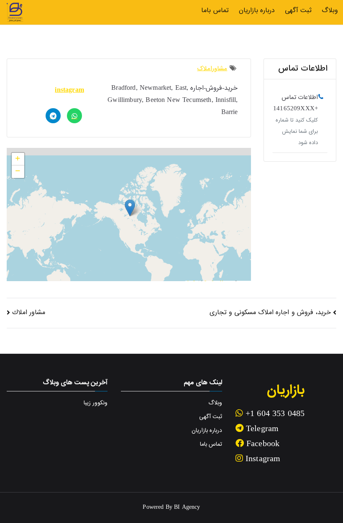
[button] (130, 207)
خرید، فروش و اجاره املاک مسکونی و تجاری (270, 312)
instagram (69, 90)
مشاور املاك (28, 312)
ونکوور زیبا (96, 403)
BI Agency (187, 508)
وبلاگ (330, 10)
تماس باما (214, 10)
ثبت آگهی (298, 10)
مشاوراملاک (212, 68)
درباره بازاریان (257, 10)
